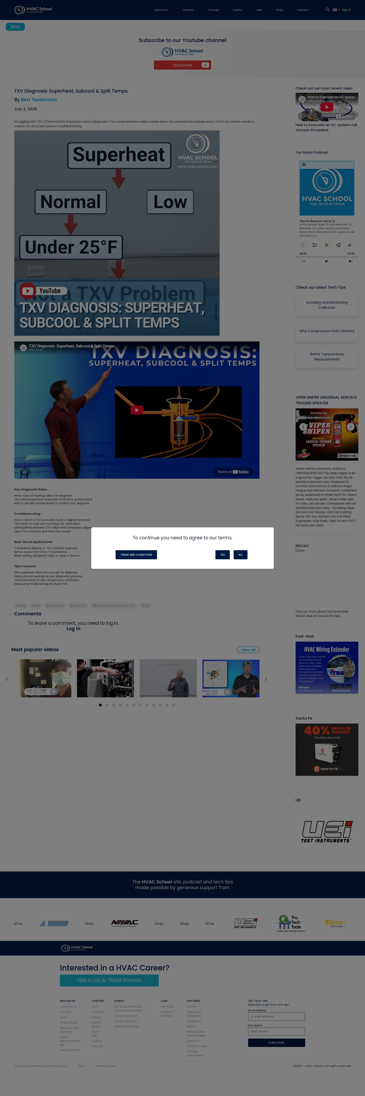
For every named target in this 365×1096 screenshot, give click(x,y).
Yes (222, 555)
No (241, 555)
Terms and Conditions (136, 555)
